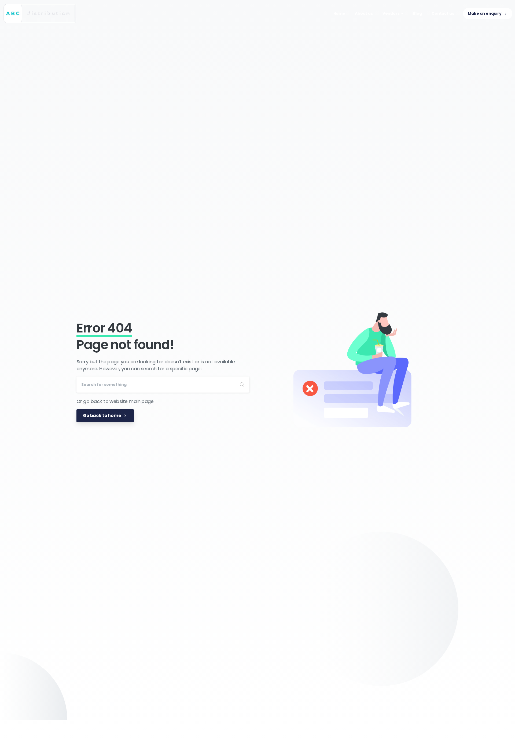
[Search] (242, 384)
